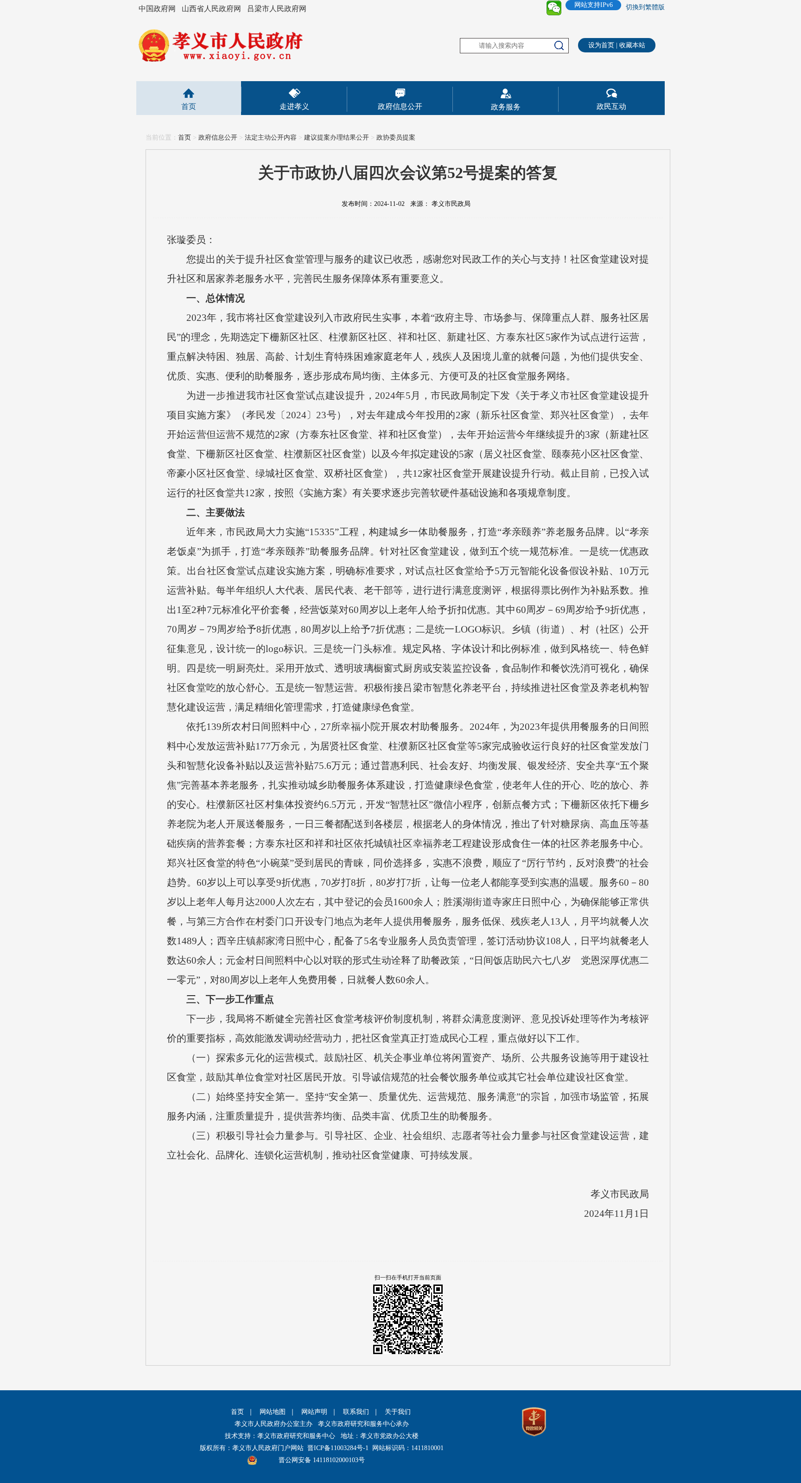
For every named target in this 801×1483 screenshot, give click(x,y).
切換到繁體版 (645, 7)
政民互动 (611, 106)
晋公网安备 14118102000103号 (322, 1460)
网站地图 (273, 1411)
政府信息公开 (400, 106)
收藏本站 (632, 45)
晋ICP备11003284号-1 (338, 1448)
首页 (188, 106)
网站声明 (314, 1411)
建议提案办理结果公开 (336, 137)
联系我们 (356, 1411)
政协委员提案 (395, 137)
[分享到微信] (554, 7)
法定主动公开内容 (271, 137)
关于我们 (398, 1411)
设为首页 (601, 45)
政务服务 (506, 107)
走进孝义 (294, 106)
